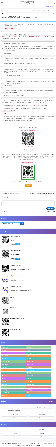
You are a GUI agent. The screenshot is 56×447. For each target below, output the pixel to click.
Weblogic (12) (5, 364)
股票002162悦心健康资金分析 (14, 410)
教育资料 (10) (30, 347)
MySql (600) (5, 358)
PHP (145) (29, 381)
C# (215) (4, 353)
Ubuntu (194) (5, 370)
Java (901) (4, 350)
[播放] (54, 14)
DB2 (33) (29, 358)
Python (5, 14)
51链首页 (14, 429)
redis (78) (4, 381)
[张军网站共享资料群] (16, 244)
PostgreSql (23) (5, 361)
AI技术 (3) (29, 395)
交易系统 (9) (30, 390)
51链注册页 (41, 429)
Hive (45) (4, 375)
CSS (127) (29, 387)
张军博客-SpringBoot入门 (41, 418)
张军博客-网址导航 (14, 414)
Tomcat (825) (30, 361)
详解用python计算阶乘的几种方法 (10, 193)
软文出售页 (14, 437)
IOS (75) (29, 373)
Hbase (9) (4, 378)
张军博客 (14, 407)
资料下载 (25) (5, 390)
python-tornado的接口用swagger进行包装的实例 (42, 193)
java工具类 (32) (5, 392)
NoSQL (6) (4, 387)
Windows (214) (30, 364)
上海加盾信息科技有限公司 (41, 407)
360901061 (38, 445)
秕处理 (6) (4, 395)
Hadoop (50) (30, 375)
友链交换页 (41, 437)
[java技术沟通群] (16, 259)
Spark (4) (29, 378)
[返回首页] (2, 14)
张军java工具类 (41, 414)
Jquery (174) (5, 384)
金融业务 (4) (5, 347)
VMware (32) (30, 367)
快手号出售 (14, 418)
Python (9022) (30, 353)
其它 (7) (28, 392)
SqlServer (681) (30, 356)
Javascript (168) (30, 384)
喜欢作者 (28, 185)
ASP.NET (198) (30, 370)
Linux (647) (4, 367)
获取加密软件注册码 (16, 444)
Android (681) (5, 373)
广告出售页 (14, 433)
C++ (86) (29, 350)
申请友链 (51, 401)
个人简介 (38, 444)
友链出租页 (41, 433)
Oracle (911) (5, 356)
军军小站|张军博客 (6, 444)
